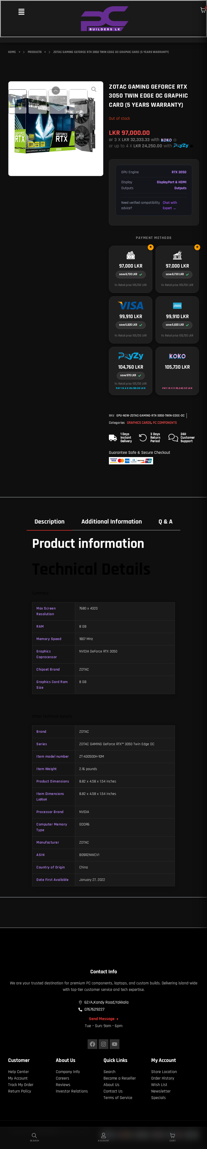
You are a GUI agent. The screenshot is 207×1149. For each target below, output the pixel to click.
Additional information (111, 522)
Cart (172, 1140)
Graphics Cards (139, 423)
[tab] (50, 521)
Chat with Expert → (170, 205)
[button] (21, 12)
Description (49, 522)
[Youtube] (114, 1044)
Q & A (165, 522)
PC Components (165, 423)
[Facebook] (92, 1044)
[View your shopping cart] (203, 10)
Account (103, 1140)
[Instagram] (103, 1044)
